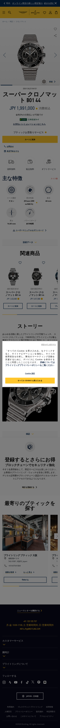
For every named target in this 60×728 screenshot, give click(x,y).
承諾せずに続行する (48, 344)
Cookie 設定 (30, 373)
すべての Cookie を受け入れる (30, 381)
